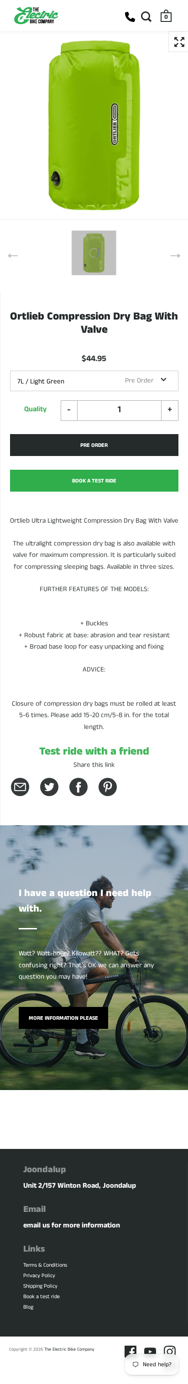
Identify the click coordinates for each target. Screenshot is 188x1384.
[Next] (175, 256)
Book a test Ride (94, 481)
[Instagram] (170, 1352)
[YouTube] (150, 1352)
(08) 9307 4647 (130, 17)
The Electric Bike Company (69, 1349)
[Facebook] (130, 1352)
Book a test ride (41, 1296)
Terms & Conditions (45, 1265)
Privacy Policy (39, 1275)
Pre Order (94, 445)
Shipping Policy (40, 1286)
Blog (28, 1307)
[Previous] (13, 256)
